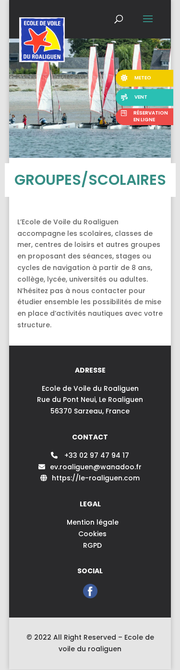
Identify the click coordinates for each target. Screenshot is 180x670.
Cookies (92, 534)
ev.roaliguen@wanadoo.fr (96, 467)
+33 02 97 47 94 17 (95, 455)
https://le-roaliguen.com (96, 478)
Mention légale (93, 522)
